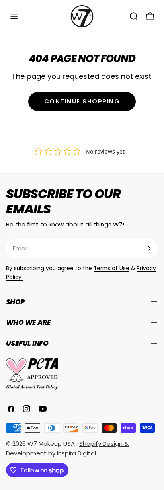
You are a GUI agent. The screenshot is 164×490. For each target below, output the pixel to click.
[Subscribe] (149, 248)
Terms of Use (111, 268)
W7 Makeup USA (51, 443)
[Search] (134, 16)
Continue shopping (82, 101)
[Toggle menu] (14, 16)
